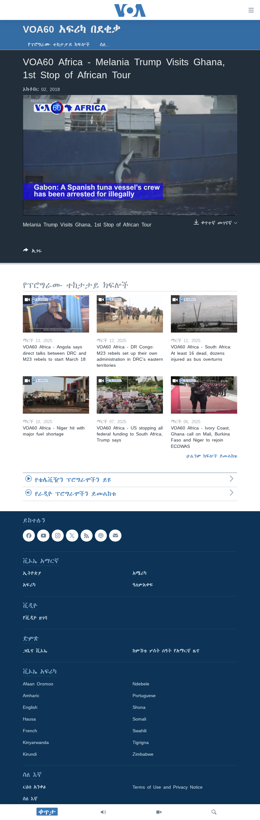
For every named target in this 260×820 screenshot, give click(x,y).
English (30, 707)
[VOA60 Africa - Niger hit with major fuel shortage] (56, 395)
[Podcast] (101, 536)
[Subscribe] (115, 536)
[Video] (158, 812)
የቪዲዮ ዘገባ (35, 618)
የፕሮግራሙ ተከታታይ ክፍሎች (59, 45)
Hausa (29, 719)
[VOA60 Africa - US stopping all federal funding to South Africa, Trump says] (130, 395)
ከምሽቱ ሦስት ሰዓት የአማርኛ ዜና (166, 651)
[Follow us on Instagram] (58, 536)
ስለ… (105, 45)
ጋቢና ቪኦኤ (35, 651)
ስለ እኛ (30, 799)
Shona (139, 707)
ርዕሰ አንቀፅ (34, 787)
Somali (139, 719)
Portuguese (144, 695)
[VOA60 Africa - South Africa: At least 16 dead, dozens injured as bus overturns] (204, 314)
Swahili (139, 731)
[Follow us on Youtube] (43, 536)
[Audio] (103, 812)
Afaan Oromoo (38, 684)
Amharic (31, 695)
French (30, 731)
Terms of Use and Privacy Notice (168, 787)
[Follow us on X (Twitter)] (72, 536)
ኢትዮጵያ (32, 573)
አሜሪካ (139, 573)
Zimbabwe (143, 754)
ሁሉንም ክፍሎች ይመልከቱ (211, 456)
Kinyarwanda (36, 742)
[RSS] (87, 536)
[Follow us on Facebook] (29, 536)
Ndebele (141, 684)
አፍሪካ (29, 585)
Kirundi (30, 754)
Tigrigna (141, 742)
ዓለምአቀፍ (143, 585)
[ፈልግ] (214, 812)
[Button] (32, 252)
